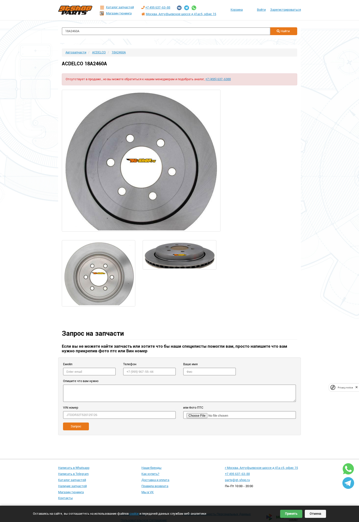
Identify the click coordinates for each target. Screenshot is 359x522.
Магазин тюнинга (119, 13)
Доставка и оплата (155, 480)
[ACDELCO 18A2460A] (179, 161)
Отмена (315, 513)
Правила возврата (154, 486)
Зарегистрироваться (285, 9)
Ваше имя (190, 364)
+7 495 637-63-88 (157, 7)
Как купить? (150, 474)
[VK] (179, 7)
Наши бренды (151, 468)
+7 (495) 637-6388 (218, 79)
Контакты (65, 498)
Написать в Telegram (73, 474)
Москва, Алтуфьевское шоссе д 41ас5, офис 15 (181, 14)
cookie (134, 513)
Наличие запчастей (72, 486)
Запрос (76, 426)
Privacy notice (345, 387)
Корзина (237, 9)
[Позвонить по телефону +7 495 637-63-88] (143, 7)
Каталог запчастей (120, 7)
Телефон (129, 364)
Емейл (67, 364)
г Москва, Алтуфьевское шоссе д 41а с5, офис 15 (261, 468)
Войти (261, 9)
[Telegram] (186, 7)
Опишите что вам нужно (80, 381)
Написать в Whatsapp (73, 468)
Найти (285, 31)
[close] (357, 387)
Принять (291, 513)
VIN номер (70, 407)
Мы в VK (147, 492)
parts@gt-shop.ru (237, 480)
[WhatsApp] (193, 7)
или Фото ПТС (193, 407)
